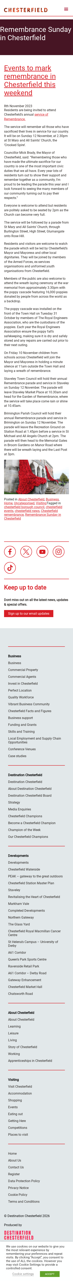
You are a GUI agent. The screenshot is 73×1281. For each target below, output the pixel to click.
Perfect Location (20, 690)
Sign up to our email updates (28, 613)
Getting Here (17, 1121)
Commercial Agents (22, 677)
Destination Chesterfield (25, 10)
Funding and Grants (22, 725)
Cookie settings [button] (23, 1274)
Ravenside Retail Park (23, 966)
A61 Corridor (17, 952)
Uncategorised (24, 503)
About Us (14, 1160)
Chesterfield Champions (25, 816)
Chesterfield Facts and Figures (29, 711)
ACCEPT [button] (50, 1274)
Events (13, 1107)
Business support (20, 718)
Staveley (14, 890)
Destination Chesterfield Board (30, 795)
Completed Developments (26, 911)
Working (14, 1054)
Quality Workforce (21, 697)
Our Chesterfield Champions (28, 837)
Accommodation (20, 1093)
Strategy (14, 802)
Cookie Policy (17, 1195)
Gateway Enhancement (24, 980)
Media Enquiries (19, 809)
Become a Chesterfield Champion (32, 823)
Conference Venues (22, 749)
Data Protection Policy (24, 1181)
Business (52, 499)
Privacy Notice (18, 1188)
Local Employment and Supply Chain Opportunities (34, 740)
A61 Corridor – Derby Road (27, 973)
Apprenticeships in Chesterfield (30, 1061)
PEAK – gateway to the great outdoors (35, 876)
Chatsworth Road (20, 994)
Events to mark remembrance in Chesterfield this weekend (30, 80)
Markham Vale (18, 904)
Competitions (17, 1128)
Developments (18, 862)
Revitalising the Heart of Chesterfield (34, 897)
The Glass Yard (19, 924)
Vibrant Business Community (29, 704)
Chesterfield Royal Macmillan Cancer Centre (34, 933)
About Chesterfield (31, 499)
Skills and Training (21, 732)
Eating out (15, 1114)
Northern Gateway (21, 917)
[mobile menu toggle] (66, 9)
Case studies (17, 756)
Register (14, 1174)
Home (8, 503)
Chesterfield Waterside (24, 869)
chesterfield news (27, 511)
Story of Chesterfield (22, 1047)
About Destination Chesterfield (30, 789)
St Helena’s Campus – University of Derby (33, 944)
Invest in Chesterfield (23, 684)
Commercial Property (23, 670)
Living (12, 1040)
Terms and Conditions (24, 1202)
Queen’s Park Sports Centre (27, 959)
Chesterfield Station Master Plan (31, 883)
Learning (14, 1026)
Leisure (13, 1033)
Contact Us (16, 1167)
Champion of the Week (24, 830)
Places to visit (18, 1135)
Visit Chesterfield (20, 1086)
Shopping (15, 1100)
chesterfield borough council (24, 507)
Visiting (41, 503)
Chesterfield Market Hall (25, 987)
